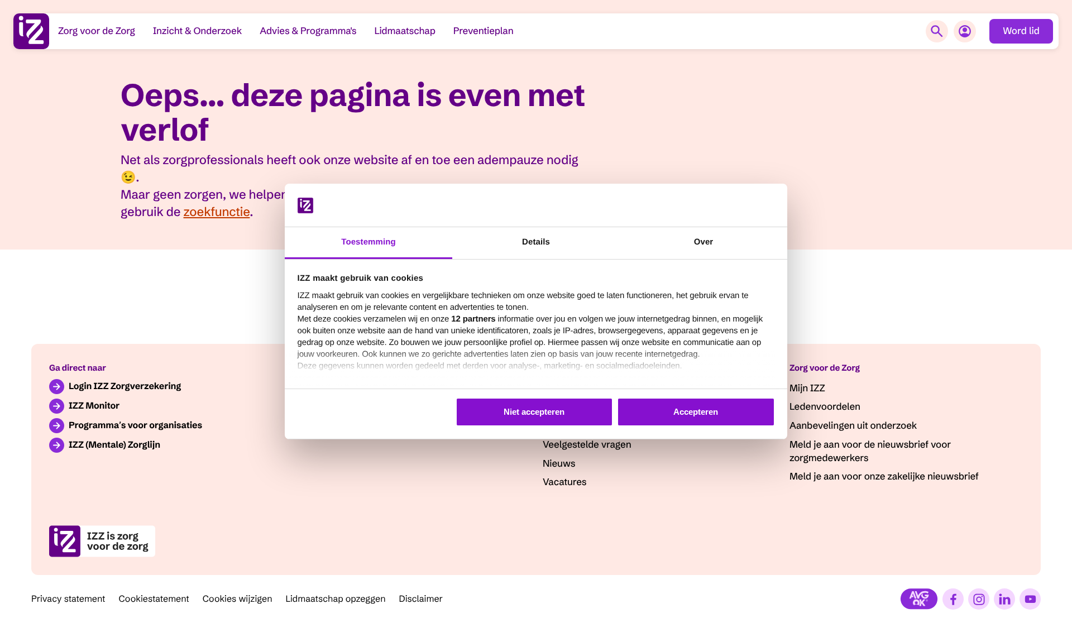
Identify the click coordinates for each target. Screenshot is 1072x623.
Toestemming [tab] (368, 242)
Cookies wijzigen (237, 599)
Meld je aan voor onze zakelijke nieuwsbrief (884, 476)
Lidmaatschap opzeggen (336, 599)
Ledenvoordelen (824, 407)
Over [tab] (704, 242)
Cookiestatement (154, 599)
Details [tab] (536, 242)
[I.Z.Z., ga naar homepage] (31, 31)
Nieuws (559, 463)
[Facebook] (953, 599)
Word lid (1021, 31)
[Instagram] (978, 599)
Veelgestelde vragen (587, 445)
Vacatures (564, 482)
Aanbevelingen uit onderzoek (853, 426)
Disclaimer (421, 599)
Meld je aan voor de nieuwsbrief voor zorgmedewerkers (870, 451)
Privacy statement (68, 599)
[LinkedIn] (1004, 599)
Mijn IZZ (807, 388)
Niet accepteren (534, 411)
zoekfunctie (217, 211)
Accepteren (695, 411)
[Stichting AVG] (919, 599)
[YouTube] (1030, 599)
